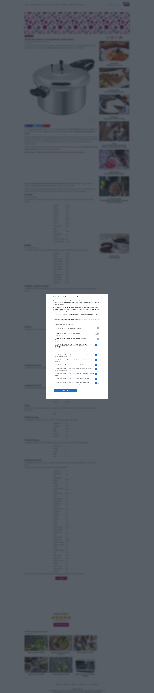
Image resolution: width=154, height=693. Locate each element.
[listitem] (77, 324)
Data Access (77, 396)
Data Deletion (67, 396)
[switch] (97, 328)
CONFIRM (65, 390)
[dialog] (77, 346)
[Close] (104, 297)
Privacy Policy (86, 396)
